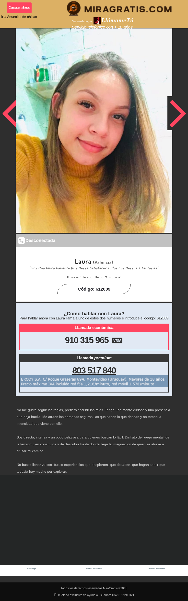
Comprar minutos (19, 7)
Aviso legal (31, 569)
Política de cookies (94, 569)
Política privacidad (157, 569)
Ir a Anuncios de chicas (19, 17)
